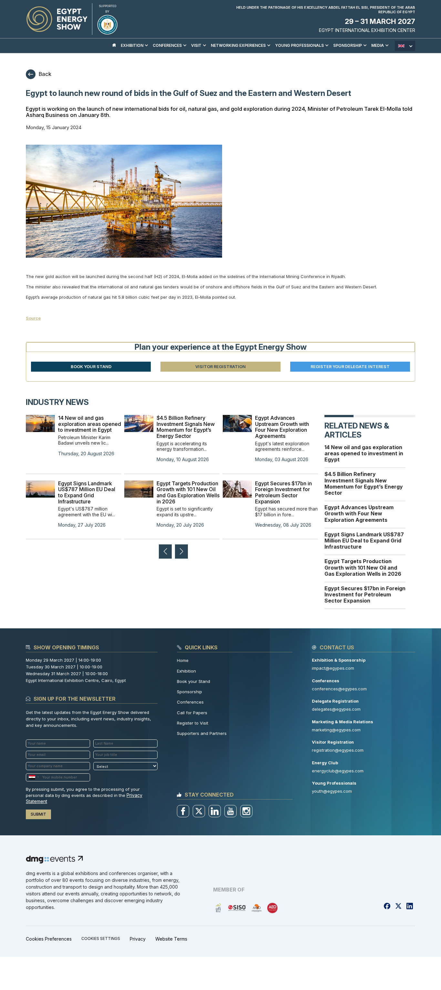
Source (33, 318)
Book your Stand (193, 681)
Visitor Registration (220, 366)
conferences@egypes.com (339, 688)
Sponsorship (189, 691)
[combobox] (33, 777)
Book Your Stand (91, 366)
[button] (181, 551)
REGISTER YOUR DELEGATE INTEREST (350, 366)
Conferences (190, 702)
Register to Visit (192, 723)
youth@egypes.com (332, 791)
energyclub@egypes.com (338, 770)
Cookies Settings (100, 938)
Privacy (138, 939)
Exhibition (186, 671)
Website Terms (171, 939)
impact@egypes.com (333, 668)
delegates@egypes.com (336, 709)
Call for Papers (192, 712)
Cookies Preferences (49, 939)
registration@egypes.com (338, 750)
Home (183, 660)
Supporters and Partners (202, 733)
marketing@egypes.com (336, 729)
